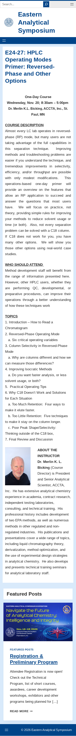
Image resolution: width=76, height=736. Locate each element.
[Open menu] (72, 4)
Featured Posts (21, 649)
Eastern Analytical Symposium (36, 22)
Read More (20, 711)
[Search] (46, 4)
